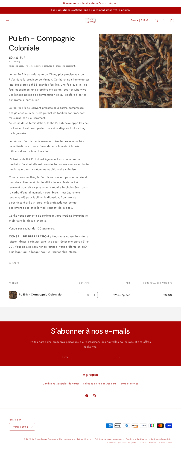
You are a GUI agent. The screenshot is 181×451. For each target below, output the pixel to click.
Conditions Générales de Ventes (61, 383)
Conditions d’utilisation (137, 439)
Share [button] (15, 262)
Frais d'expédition (34, 65)
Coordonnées (165, 442)
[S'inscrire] (118, 357)
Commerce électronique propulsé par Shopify (69, 439)
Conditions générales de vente (121, 442)
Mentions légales (148, 442)
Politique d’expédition (161, 439)
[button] (7, 20)
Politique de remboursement (108, 439)
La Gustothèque (39, 439)
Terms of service (128, 383)
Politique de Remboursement (99, 383)
